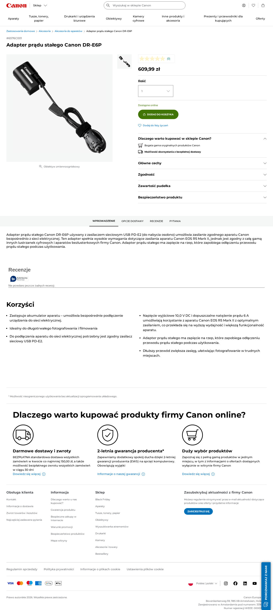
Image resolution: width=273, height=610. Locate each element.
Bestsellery (101, 553)
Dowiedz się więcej (27, 474)
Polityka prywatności (59, 569)
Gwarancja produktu (63, 509)
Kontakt (11, 499)
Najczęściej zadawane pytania (24, 519)
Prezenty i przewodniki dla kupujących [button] (223, 18)
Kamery (100, 540)
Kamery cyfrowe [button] (138, 18)
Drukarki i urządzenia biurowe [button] (79, 18)
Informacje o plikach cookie (100, 569)
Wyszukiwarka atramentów (112, 526)
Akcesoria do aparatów (68, 31)
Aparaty (100, 506)
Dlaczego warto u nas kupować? (64, 501)
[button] (266, 586)
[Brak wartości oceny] (153, 59)
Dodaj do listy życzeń (155, 125)
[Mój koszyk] (263, 5)
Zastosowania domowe (20, 31)
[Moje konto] (244, 5)
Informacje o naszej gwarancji (118, 474)
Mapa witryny (59, 540)
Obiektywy (101, 519)
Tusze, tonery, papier (107, 512)
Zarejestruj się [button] (198, 511)
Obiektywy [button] (114, 18)
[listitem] (124, 61)
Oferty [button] (260, 18)
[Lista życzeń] (253, 5)
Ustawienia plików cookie (145, 569)
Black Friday (102, 499)
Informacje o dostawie (19, 506)
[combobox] (144, 5)
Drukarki (100, 533)
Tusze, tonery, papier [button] (39, 18)
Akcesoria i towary (106, 546)
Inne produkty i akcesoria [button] (173, 18)
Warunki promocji (62, 526)
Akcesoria (45, 31)
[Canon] (16, 5)
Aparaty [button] (13, 18)
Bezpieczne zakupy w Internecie (63, 518)
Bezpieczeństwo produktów (68, 533)
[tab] (103, 221)
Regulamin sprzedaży (21, 569)
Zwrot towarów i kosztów (21, 512)
